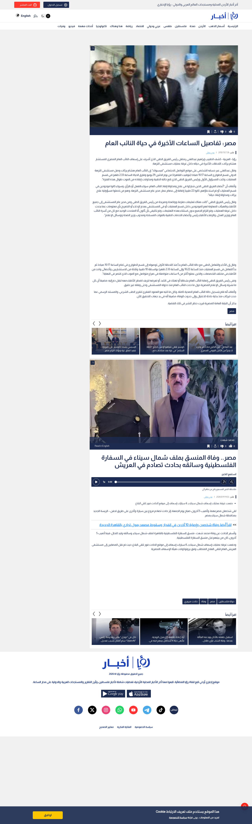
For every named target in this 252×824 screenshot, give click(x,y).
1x (104, 481)
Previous (100, 323)
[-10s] (224, 482)
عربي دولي (210, 152)
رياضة (129, 26)
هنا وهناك (116, 26)
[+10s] (232, 482)
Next (94, 323)
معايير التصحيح (106, 727)
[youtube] (133, 710)
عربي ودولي (153, 26)
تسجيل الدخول (55, 4)
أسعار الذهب (217, 26)
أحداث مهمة (85, 26)
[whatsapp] (119, 710)
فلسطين (181, 26)
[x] (92, 710)
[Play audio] (96, 482)
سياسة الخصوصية (178, 817)
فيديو (71, 26)
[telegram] (147, 710)
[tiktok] (161, 710)
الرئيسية (233, 26)
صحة (192, 26)
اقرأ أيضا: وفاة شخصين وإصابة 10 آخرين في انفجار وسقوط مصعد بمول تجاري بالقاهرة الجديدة (165, 525)
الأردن (202, 26)
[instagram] (106, 710)
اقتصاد (140, 26)
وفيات (61, 26)
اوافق (48, 815)
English (26, 15)
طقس (168, 26)
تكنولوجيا (101, 26)
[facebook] (78, 710)
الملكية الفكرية (124, 727)
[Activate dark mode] (45, 16)
